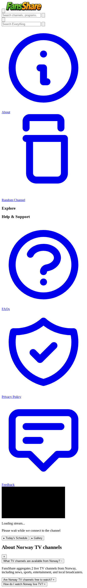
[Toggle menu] (3, 11)
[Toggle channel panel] (3, 19)
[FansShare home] (24, 10)
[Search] (43, 15)
